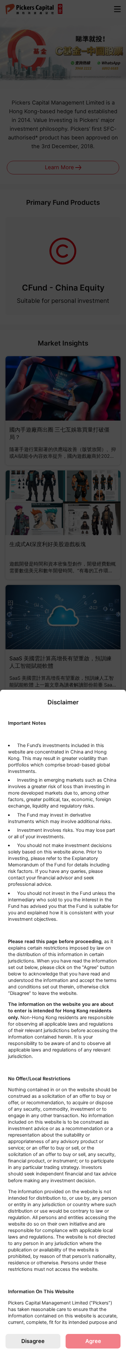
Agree (93, 1341)
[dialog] (63, 1022)
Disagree (33, 1341)
